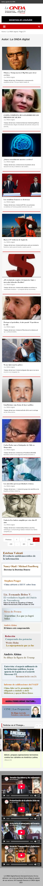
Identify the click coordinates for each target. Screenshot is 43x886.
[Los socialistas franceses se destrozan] (21, 185)
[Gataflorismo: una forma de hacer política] (21, 390)
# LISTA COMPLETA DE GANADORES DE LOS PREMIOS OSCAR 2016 (21, 116)
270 (29, 540)
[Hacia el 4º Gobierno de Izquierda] (21, 225)
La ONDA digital (9, 77)
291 (24, 544)
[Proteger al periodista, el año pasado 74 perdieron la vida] (21, 307)
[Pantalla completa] (39, 796)
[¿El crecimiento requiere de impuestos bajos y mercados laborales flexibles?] (21, 265)
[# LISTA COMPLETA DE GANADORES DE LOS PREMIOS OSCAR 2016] (21, 100)
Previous (8, 540)
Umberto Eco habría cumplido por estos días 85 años (20, 521)
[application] (21, 786)
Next (31, 544)
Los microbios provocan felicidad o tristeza (19, 484)
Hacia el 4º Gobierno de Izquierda (15, 240)
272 (11, 544)
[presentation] (36, 725)
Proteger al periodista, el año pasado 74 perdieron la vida (21, 323)
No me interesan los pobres (13, 365)
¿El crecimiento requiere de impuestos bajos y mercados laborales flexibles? (20, 281)
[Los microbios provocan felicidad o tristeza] (21, 469)
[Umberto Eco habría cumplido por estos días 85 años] (21, 505)
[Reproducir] (4, 796)
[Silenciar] (35, 796)
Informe (7, 760)
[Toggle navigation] (4, 26)
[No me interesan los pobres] (21, 350)
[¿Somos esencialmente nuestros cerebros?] (21, 144)
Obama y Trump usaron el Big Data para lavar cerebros (20, 74)
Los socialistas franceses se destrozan (17, 199)
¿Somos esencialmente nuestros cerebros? (18, 159)
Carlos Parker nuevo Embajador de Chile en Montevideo (19, 446)
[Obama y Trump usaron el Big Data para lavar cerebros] (21, 58)
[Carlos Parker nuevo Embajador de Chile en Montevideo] (21, 430)
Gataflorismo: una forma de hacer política (18, 405)
